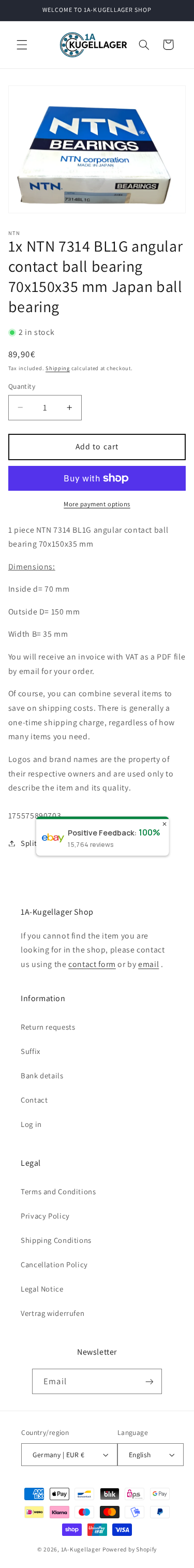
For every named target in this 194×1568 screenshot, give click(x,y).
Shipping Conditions (56, 1240)
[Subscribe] (149, 1381)
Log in (31, 1124)
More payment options (97, 504)
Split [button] (29, 843)
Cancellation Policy (54, 1264)
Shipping (58, 368)
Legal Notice (42, 1289)
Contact (34, 1100)
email (148, 964)
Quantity (21, 386)
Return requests (48, 1027)
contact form (92, 964)
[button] (22, 44)
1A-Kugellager (81, 1549)
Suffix (30, 1051)
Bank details (42, 1075)
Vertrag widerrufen (52, 1313)
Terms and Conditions (58, 1191)
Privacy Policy (45, 1216)
